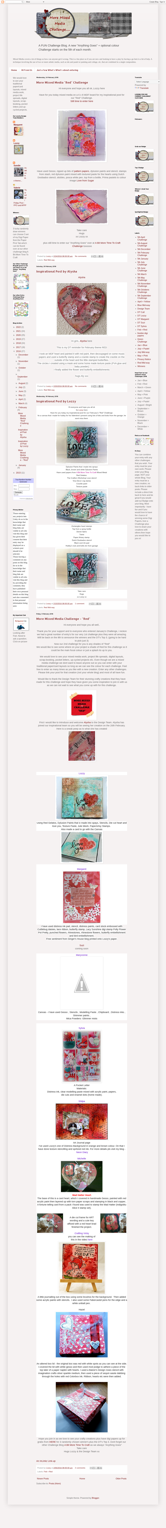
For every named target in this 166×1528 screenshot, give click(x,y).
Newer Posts (43, 1479)
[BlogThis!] (95, 256)
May (21, 395)
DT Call (141, 312)
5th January (142, 259)
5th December (143, 249)
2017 (18, 347)
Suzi (81, 945)
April (21, 399)
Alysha (81, 277)
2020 (18, 335)
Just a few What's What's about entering (57, 70)
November (23, 361)
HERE (52, 1442)
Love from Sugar (85, 180)
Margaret (81, 869)
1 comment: (80, 604)
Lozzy (80, 410)
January (22, 465)
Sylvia (82, 1028)
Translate (144, 88)
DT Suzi (141, 323)
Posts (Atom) (55, 1483)
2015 (18, 473)
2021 (18, 331)
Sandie (17, 165)
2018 (18, 343)
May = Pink (142, 356)
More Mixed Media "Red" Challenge (62, 82)
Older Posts (121, 1479)
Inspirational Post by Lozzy (56, 401)
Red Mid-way (49, 260)
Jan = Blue (142, 345)
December (23, 355)
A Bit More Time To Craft (86, 472)
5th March (142, 274)
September (22, 377)
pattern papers (81, 171)
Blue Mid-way (143, 305)
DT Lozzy (141, 316)
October (22, 368)
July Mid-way (143, 352)
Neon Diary (82, 1152)
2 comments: (80, 1468)
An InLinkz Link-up (46, 1461)
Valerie (17, 188)
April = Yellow (143, 301)
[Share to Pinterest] (102, 256)
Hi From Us (26, 70)
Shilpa (81, 1101)
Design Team (143, 309)
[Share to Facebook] (99, 256)
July (21, 387)
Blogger (95, 1498)
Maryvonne (82, 955)
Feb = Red (48, 1472)
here (90, 1239)
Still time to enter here (81, 101)
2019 (18, 339)
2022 (18, 327)
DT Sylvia (142, 326)
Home (14, 70)
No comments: (81, 256)
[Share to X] (97, 256)
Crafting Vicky (82, 1233)
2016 (18, 351)
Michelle (81, 1158)
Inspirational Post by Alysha (56, 271)
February (23, 407)
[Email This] (92, 256)
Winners (141, 366)
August (22, 383)
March (22, 403)
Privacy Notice (144, 359)
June (21, 391)
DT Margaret (143, 319)
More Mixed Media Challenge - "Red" (63, 618)
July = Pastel (143, 349)
